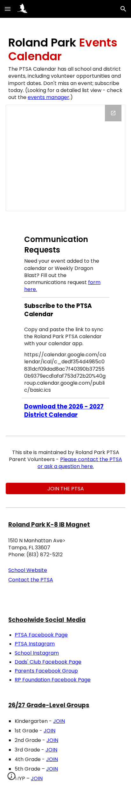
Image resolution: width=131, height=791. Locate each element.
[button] (7, 9)
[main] (65, 68)
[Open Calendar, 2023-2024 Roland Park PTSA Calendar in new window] (113, 113)
